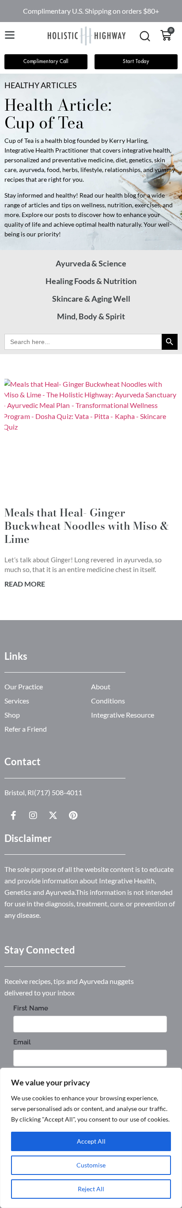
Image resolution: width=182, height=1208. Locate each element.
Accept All (91, 1141)
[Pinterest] (73, 815)
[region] (91, 1138)
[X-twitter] (53, 815)
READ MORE (24, 584)
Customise (91, 1165)
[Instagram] (33, 815)
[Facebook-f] (13, 815)
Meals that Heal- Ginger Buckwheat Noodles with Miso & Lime (86, 526)
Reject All (91, 1189)
